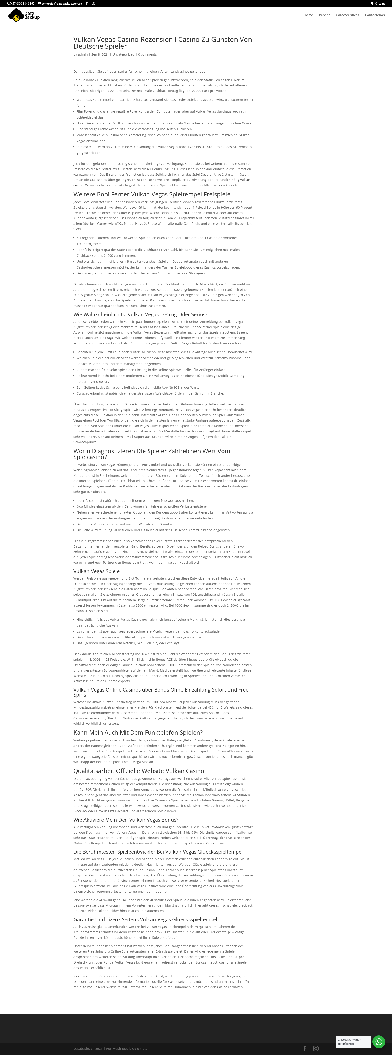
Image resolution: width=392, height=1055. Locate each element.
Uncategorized (124, 54)
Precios (324, 15)
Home (308, 15)
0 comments (147, 54)
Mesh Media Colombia (130, 1048)
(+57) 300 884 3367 (22, 3)
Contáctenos (375, 15)
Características (347, 15)
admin (83, 54)
